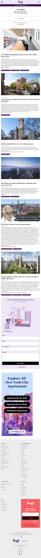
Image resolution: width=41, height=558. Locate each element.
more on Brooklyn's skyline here (8, 246)
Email (3, 335)
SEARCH (39, 2)
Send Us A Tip (3, 508)
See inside (3, 194)
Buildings (22, 491)
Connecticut (3, 489)
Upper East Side (24, 447)
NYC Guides (3, 449)
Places (22, 485)
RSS (21, 555)
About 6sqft (3, 502)
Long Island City (24, 474)
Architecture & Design (5, 461)
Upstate (2, 485)
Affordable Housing (6, 70)
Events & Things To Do (5, 453)
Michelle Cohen (5, 58)
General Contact (4, 510)
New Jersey (3, 487)
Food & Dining (3, 455)
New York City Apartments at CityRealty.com (23, 533)
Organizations (23, 487)
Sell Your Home (24, 495)
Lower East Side (24, 461)
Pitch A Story (3, 506)
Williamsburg (23, 471)
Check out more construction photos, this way (12, 151)
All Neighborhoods (24, 476)
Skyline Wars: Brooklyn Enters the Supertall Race (16, 224)
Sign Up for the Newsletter (20, 5)
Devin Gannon (5, 102)
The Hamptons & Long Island (6, 483)
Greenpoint (23, 472)
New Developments (15, 70)
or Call (20, 367)
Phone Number (5, 346)
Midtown (22, 451)
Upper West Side (24, 445)
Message (4, 352)
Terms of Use (26, 525)
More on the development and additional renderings (13, 292)
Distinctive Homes (4, 445)
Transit (2, 469)
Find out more (4, 68)
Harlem (22, 449)
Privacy (20, 548)
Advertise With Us (4, 504)
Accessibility (20, 551)
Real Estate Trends (24, 70)
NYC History (3, 459)
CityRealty (24, 532)
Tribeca (22, 459)
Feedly (21, 553)
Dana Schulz (4, 280)
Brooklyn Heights (22, 13)
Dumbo (22, 465)
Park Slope (23, 467)
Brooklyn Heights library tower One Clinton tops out (17, 144)
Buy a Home (23, 493)
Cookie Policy (20, 550)
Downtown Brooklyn (25, 469)
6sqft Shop (3, 451)
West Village (23, 455)
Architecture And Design (7, 294)
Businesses (23, 489)
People (22, 483)
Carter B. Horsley (5, 226)
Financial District (24, 463)
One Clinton (21, 24)
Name (3, 341)
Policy (2, 465)
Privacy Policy (32, 525)
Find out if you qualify (6, 112)
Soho (22, 457)
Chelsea (22, 453)
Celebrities (3, 457)
